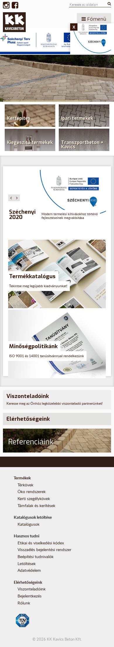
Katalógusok (28, 524)
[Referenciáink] (57, 451)
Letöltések (27, 563)
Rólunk (24, 603)
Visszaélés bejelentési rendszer (44, 549)
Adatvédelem (29, 570)
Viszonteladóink (32, 589)
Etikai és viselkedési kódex (41, 543)
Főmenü (96, 19)
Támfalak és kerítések (36, 505)
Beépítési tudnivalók (35, 556)
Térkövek (25, 485)
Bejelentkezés (30, 596)
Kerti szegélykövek (34, 498)
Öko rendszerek (32, 491)
